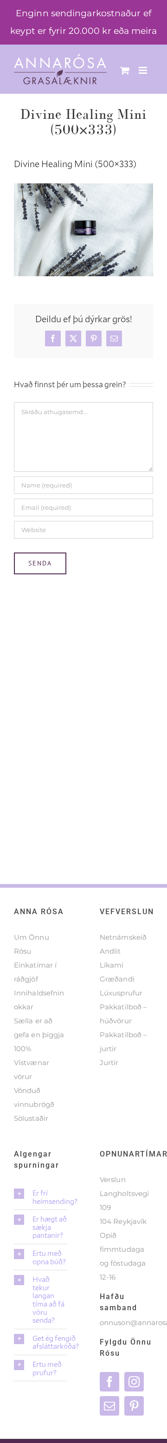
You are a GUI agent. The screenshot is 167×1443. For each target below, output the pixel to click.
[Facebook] (109, 1381)
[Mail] (109, 1406)
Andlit (110, 951)
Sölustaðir (31, 1118)
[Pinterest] (134, 1406)
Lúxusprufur (121, 992)
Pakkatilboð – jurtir (123, 1041)
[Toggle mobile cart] (124, 70)
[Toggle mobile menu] (143, 70)
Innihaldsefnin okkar (39, 999)
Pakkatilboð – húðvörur (123, 1013)
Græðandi (117, 979)
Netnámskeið (123, 937)
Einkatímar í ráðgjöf (35, 972)
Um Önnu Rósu (31, 944)
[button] (40, 1196)
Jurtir (109, 1062)
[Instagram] (134, 1381)
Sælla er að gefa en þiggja (39, 1027)
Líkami (112, 965)
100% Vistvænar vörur (31, 1062)
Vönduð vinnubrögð (34, 1097)
